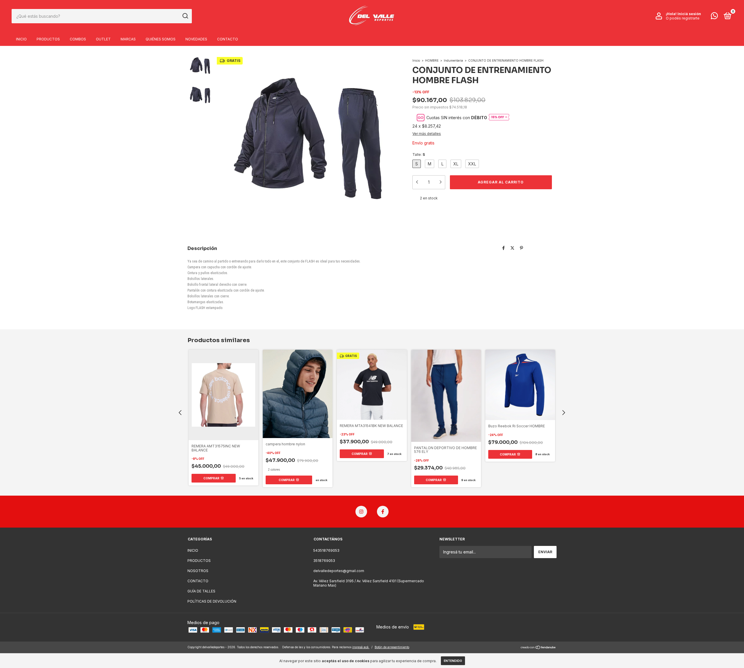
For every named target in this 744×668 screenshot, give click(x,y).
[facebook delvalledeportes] (383, 511)
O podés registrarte (683, 18)
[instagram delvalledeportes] (361, 511)
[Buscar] (185, 16)
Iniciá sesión (689, 14)
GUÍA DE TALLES (201, 591)
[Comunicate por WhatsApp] (714, 17)
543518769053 (326, 550)
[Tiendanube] (538, 647)
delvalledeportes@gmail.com (338, 571)
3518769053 (324, 560)
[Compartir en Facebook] (503, 247)
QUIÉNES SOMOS (161, 39)
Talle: (418, 154)
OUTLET (103, 39)
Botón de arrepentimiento (392, 647)
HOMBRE (432, 60)
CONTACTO (227, 39)
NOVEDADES (196, 39)
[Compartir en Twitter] (512, 247)
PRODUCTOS (48, 39)
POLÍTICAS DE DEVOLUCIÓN (211, 601)
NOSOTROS (197, 571)
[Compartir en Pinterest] (521, 247)
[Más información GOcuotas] (499, 117)
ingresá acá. (360, 647)
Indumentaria (453, 60)
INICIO (21, 39)
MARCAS (128, 39)
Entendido (453, 660)
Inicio (416, 60)
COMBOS (78, 39)
